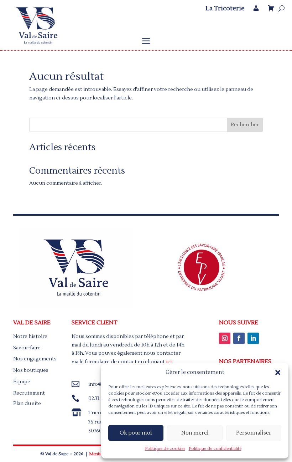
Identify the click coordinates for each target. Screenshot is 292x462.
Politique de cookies (165, 448)
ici (169, 362)
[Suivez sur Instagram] (224, 338)
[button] (277, 372)
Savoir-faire (27, 348)
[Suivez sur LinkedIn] (253, 338)
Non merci (195, 433)
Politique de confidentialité (215, 448)
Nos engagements (35, 359)
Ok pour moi (136, 433)
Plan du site (27, 403)
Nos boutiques (30, 370)
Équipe (21, 382)
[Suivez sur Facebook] (239, 338)
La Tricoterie (225, 8)
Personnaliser (253, 433)
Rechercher (245, 125)
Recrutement (29, 393)
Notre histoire (30, 336)
